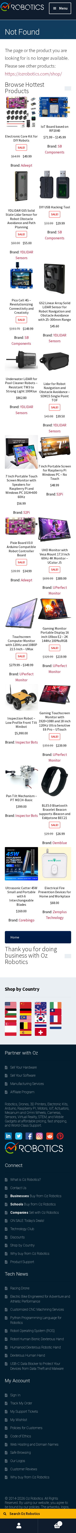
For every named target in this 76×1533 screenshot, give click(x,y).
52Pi (26, 512)
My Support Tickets (24, 1412)
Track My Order (21, 1403)
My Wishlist (18, 1420)
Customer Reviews (23, 1469)
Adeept (26, 165)
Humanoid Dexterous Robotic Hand (35, 1347)
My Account (19, 1526)
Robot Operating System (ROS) (32, 1331)
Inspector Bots (26, 742)
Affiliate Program (22, 1092)
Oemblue (60, 842)
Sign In (15, 1395)
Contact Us (18, 1188)
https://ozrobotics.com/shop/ (33, 74)
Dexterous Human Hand (27, 1355)
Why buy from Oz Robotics (29, 1254)
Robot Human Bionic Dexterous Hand (37, 1339)
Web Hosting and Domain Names (34, 1444)
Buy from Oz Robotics (35, 1196)
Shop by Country (22, 1245)
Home (14, 937)
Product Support (22, 1262)
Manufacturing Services (27, 1084)
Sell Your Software (22, 1075)
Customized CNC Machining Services (37, 1309)
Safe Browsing (20, 1453)
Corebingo (26, 920)
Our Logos (17, 1461)
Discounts (17, 1237)
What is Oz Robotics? (25, 1180)
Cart (49, 1522)
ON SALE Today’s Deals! (27, 1221)
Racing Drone (19, 1288)
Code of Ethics (20, 1436)
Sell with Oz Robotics (34, 1213)
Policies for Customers (26, 1428)
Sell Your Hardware (23, 1067)
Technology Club (22, 1229)
